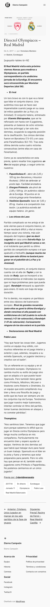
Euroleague (18, 55)
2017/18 (9, 484)
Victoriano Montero (28, 51)
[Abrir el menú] (44, 4)
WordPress (20, 601)
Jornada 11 (10, 488)
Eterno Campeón (20, 5)
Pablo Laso (38, 488)
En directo (21, 484)
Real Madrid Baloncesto (16, 493)
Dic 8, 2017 (8, 51)
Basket (9, 55)
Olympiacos (24, 488)
